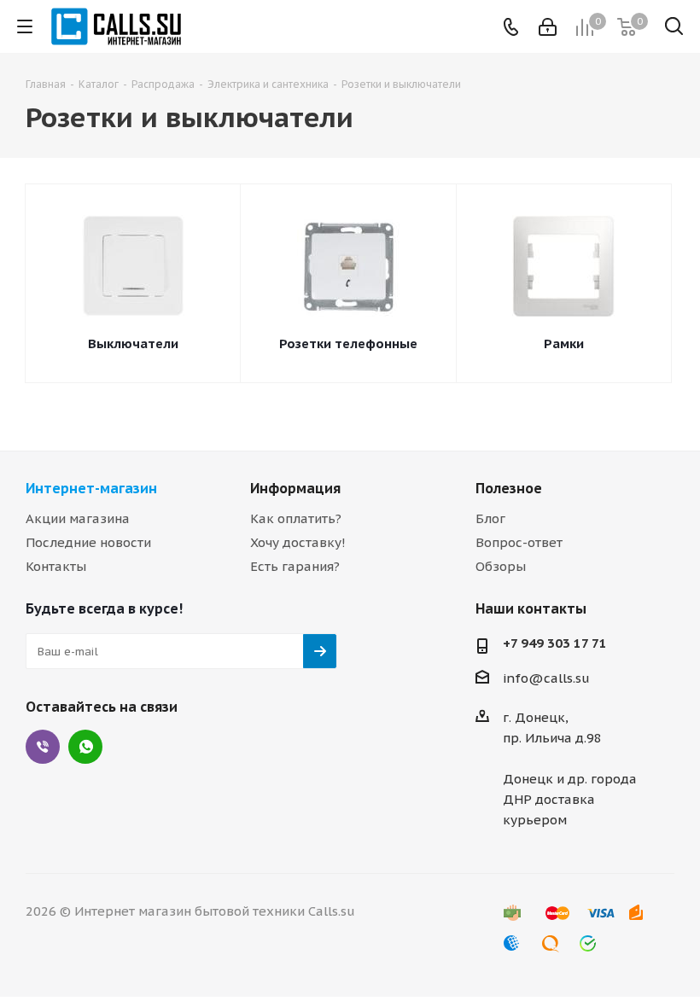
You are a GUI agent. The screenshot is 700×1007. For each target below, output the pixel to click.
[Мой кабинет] (548, 27)
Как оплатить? (295, 518)
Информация (295, 488)
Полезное (508, 488)
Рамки (564, 343)
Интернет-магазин (91, 488)
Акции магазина (78, 518)
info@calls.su (546, 678)
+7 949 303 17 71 (555, 643)
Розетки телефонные (348, 343)
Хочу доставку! (298, 542)
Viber (43, 747)
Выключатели (133, 343)
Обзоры (500, 566)
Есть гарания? (295, 566)
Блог (490, 518)
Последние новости (88, 542)
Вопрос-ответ (519, 542)
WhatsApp (85, 747)
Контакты (56, 566)
